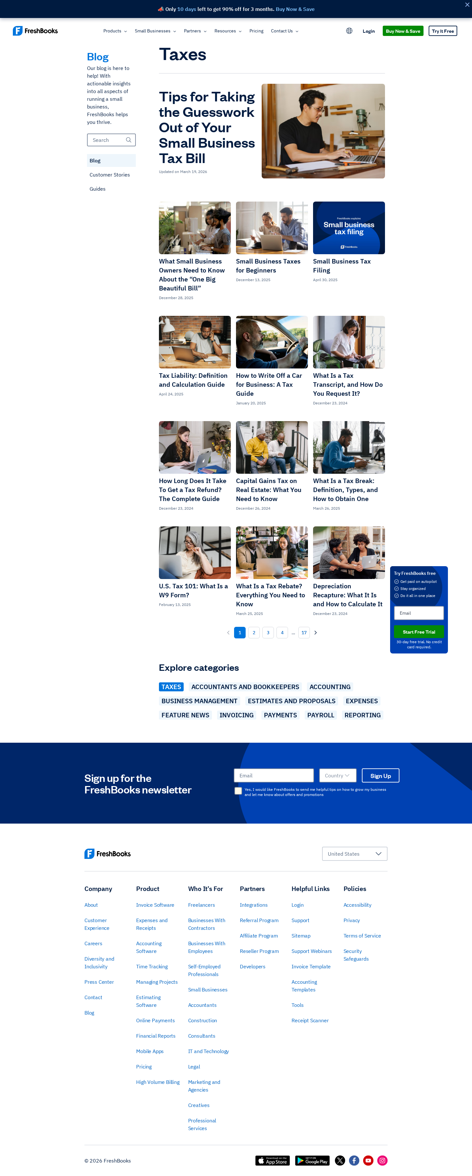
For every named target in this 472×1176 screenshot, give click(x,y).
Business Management (200, 700)
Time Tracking (151, 966)
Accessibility (357, 905)
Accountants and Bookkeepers (245, 686)
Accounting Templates (304, 986)
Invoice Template (311, 966)
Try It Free (443, 30)
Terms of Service (362, 935)
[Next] (315, 633)
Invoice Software (155, 905)
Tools (297, 1005)
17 (304, 633)
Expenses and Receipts (152, 924)
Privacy (352, 920)
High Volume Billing (157, 1082)
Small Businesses (152, 31)
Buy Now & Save (403, 30)
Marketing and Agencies (204, 1086)
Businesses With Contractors (206, 924)
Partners (192, 31)
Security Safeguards (356, 955)
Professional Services (202, 1124)
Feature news (185, 715)
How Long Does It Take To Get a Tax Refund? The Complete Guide (192, 489)
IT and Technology (208, 1051)
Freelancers (201, 905)
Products (112, 31)
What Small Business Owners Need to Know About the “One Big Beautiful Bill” (192, 274)
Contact (93, 997)
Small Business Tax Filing (342, 265)
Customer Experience (96, 924)
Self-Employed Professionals (204, 970)
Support (301, 920)
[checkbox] (238, 791)
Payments (280, 715)
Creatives (199, 1105)
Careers (93, 943)
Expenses (362, 700)
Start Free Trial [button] (419, 631)
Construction (202, 1020)
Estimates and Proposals (292, 700)
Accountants (202, 1005)
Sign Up (381, 775)
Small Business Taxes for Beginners (268, 265)
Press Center (99, 982)
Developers (253, 966)
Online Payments (155, 1020)
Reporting (363, 715)
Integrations (254, 905)
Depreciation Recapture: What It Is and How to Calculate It (347, 595)
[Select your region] (349, 31)
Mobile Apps (150, 1051)
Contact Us (282, 31)
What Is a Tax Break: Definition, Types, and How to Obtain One (345, 489)
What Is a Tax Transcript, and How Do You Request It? (348, 384)
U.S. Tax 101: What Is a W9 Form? (193, 590)
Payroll (320, 715)
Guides (98, 189)
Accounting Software (148, 947)
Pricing (256, 31)
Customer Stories (110, 174)
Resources (225, 31)
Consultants (201, 1036)
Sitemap (301, 935)
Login (369, 30)
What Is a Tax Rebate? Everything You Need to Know (270, 595)
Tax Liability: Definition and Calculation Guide (193, 380)
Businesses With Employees (206, 947)
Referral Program (259, 920)
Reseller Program (259, 951)
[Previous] (228, 633)
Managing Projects (157, 982)
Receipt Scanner (310, 1020)
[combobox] (338, 775)
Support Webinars (312, 951)
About (91, 905)
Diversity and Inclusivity (99, 963)
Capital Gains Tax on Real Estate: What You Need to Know (269, 489)
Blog (95, 160)
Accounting (330, 686)
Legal (194, 1066)
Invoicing (237, 715)
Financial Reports (156, 1036)
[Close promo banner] (467, 4)
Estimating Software (148, 1001)
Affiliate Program (259, 935)
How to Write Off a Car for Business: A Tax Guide (269, 384)
